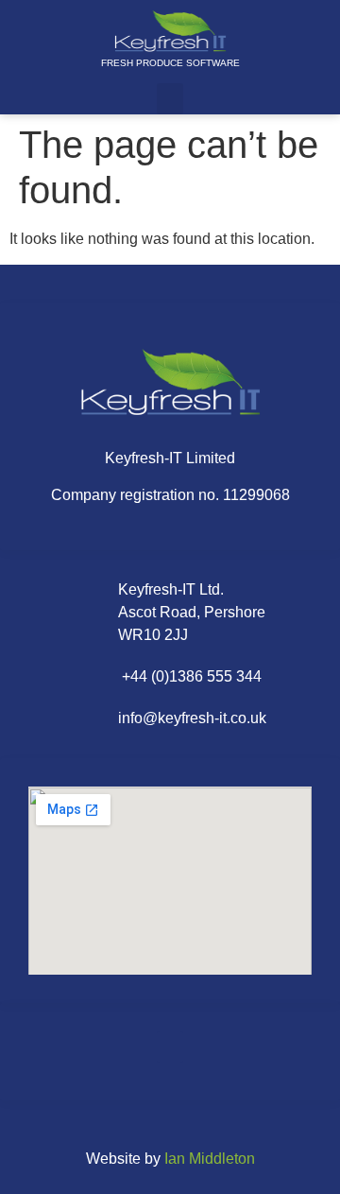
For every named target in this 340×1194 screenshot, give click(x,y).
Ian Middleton (209, 1159)
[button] (170, 98)
